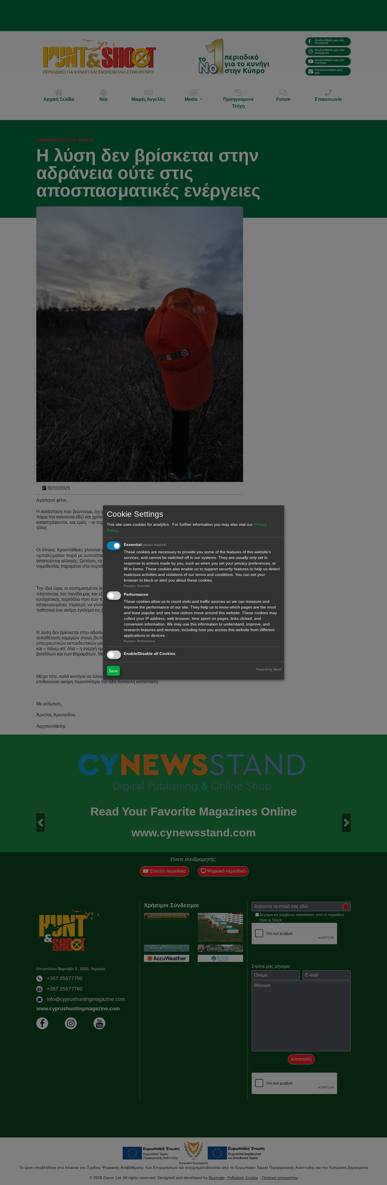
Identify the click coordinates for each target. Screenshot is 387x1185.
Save (113, 671)
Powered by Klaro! (268, 669)
